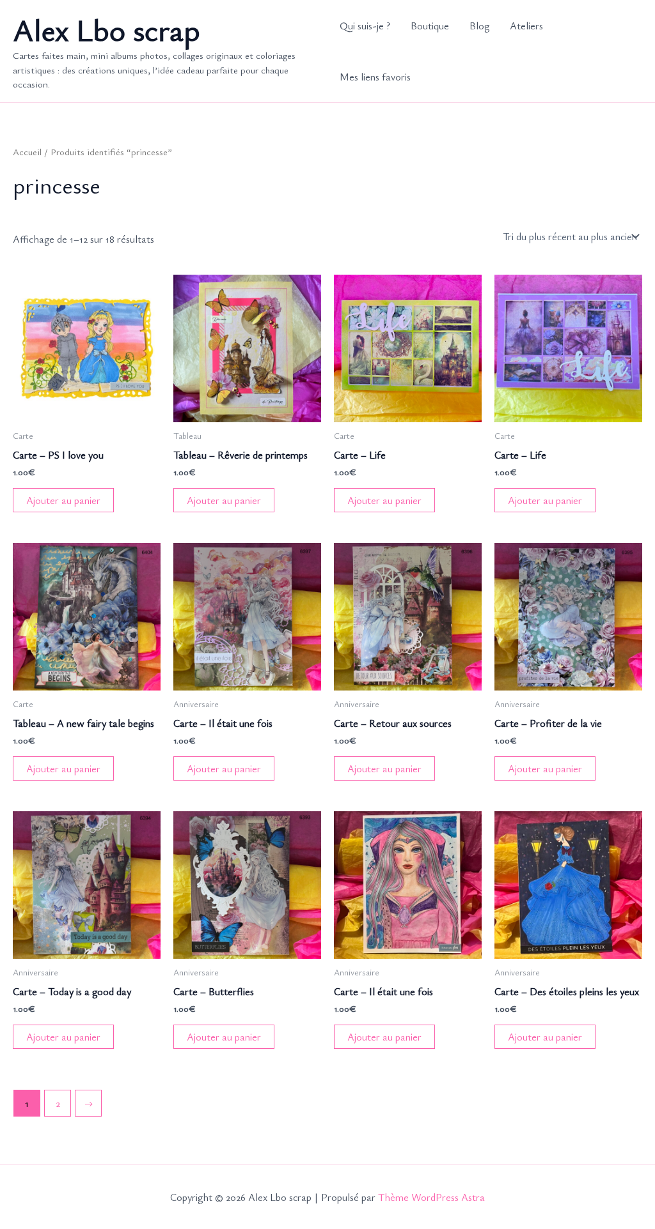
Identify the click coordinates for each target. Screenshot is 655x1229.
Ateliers (526, 26)
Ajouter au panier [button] (63, 500)
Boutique (430, 26)
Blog (479, 26)
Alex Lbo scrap (106, 29)
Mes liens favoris (375, 77)
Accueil (27, 151)
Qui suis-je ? (365, 26)
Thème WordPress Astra (431, 1197)
